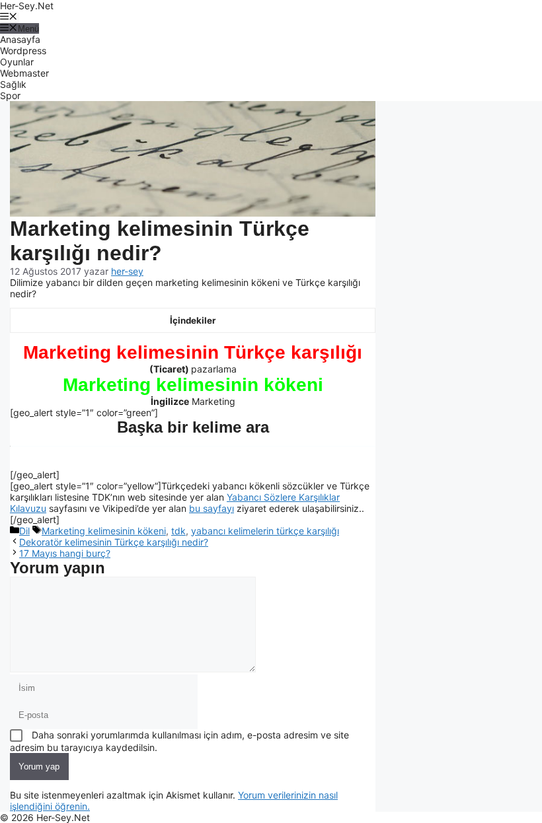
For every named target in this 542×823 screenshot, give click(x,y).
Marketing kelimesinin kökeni (104, 530)
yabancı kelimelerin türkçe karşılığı (265, 530)
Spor (10, 95)
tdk (178, 530)
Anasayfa (20, 39)
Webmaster (24, 73)
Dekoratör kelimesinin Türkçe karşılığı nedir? (113, 542)
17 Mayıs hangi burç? (64, 553)
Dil (24, 530)
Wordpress (23, 50)
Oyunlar (17, 61)
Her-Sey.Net (27, 5)
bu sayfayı (211, 508)
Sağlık (13, 84)
